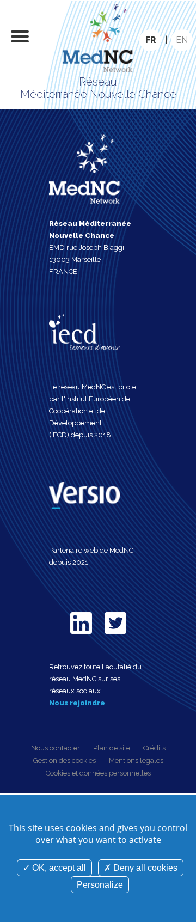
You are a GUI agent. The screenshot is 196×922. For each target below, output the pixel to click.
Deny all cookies (144, 867)
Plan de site (111, 748)
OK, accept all (58, 867)
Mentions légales (136, 760)
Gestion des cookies (64, 760)
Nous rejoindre (77, 703)
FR (150, 40)
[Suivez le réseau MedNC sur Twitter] (115, 636)
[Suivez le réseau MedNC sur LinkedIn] (81, 636)
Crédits (154, 748)
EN (182, 40)
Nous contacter (55, 748)
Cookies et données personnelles (98, 773)
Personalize (100, 884)
